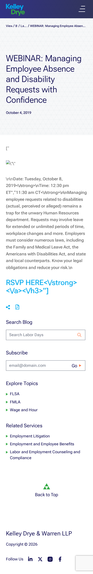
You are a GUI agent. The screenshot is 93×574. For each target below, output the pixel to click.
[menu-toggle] (82, 9)
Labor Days (24, 26)
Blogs (16, 26)
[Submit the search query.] (79, 335)
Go (74, 365)
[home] (15, 10)
